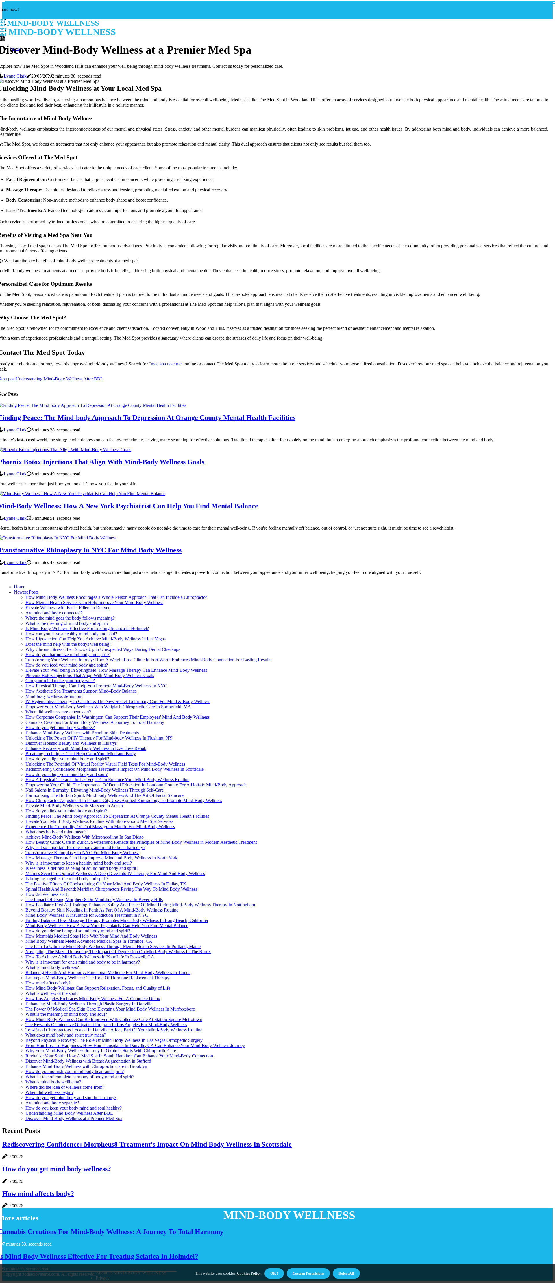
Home (19, 586)
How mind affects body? (48, 982)
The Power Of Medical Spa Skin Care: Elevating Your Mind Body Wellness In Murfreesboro (110, 1008)
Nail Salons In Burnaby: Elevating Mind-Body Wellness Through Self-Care (94, 790)
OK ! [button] (274, 1273)
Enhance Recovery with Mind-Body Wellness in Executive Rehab (85, 748)
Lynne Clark (15, 76)
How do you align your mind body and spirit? (67, 758)
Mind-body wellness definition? (54, 696)
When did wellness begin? (49, 1092)
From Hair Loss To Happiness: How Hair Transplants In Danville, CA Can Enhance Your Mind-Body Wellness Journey (135, 1045)
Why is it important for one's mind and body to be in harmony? (82, 962)
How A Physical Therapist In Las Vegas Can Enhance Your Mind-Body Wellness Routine (107, 779)
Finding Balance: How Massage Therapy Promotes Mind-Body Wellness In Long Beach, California (116, 920)
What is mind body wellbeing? (53, 1081)
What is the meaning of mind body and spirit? (66, 623)
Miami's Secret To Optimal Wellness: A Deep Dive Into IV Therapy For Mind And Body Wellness (115, 873)
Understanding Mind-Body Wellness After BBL (69, 1113)
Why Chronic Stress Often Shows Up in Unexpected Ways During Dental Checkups (102, 649)
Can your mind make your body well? (60, 680)
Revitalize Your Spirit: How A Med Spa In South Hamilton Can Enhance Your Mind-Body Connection (119, 1055)
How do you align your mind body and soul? (66, 774)
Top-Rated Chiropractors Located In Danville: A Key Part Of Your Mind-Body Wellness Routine (113, 1029)
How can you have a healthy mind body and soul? (71, 633)
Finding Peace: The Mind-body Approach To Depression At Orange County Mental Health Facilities (117, 816)
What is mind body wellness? (52, 967)
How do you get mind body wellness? (60, 727)
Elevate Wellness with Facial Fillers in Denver (67, 607)
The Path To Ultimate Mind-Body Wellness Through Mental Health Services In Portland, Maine (113, 946)
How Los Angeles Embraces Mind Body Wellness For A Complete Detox (92, 998)
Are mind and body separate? (52, 1102)
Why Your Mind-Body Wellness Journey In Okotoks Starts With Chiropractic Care (100, 1050)
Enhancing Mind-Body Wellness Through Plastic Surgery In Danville (88, 1003)
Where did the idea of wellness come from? (64, 1087)
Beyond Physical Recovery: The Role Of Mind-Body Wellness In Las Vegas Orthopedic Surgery (114, 1040)
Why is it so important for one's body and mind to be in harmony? (85, 847)
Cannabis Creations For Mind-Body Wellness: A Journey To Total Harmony (94, 722)
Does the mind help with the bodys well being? (68, 644)
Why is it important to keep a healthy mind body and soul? (78, 863)
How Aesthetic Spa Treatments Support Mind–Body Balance (81, 691)
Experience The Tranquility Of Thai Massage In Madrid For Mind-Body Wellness (100, 826)
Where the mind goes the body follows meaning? (70, 618)
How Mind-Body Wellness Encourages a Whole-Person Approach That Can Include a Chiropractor (116, 597)
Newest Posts (26, 592)
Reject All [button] (346, 1273)
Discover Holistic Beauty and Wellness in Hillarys (71, 743)
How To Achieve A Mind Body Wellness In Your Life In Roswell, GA (89, 956)
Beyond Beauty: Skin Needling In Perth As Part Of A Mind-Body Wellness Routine (101, 909)
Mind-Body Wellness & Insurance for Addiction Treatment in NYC (86, 915)
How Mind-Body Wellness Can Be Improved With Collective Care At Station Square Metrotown (113, 1019)
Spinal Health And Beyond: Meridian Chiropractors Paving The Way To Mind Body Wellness (111, 889)
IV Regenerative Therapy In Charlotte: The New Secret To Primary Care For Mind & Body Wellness (117, 701)
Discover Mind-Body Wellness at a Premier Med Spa (73, 1118)
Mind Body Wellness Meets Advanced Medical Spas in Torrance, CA (88, 941)
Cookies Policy (248, 1273)
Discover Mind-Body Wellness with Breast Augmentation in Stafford (88, 1061)
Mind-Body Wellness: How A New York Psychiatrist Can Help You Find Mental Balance (106, 925)
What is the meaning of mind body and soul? (66, 1014)
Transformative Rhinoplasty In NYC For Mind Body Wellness (82, 852)
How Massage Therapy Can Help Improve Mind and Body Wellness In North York (101, 857)
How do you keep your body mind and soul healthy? (73, 1108)
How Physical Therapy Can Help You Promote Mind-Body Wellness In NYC (96, 685)
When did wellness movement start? (58, 711)
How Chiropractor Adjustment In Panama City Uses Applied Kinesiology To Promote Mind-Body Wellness (123, 800)
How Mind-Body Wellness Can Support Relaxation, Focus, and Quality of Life (97, 988)
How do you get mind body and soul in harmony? (70, 1097)
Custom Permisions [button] (308, 1273)
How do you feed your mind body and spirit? (66, 664)
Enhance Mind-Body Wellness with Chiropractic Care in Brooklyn (86, 1066)
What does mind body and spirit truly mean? (65, 1035)
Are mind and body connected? (54, 612)
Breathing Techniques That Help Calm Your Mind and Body (80, 753)
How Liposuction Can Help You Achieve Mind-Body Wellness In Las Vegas (95, 638)
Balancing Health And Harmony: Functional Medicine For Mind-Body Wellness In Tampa (107, 972)
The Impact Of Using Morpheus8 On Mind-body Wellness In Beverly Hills (94, 899)
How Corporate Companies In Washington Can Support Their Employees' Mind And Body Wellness (117, 717)
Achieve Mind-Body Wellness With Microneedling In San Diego (84, 836)
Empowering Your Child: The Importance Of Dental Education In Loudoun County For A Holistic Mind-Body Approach (136, 784)
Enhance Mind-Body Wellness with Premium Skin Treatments (82, 732)
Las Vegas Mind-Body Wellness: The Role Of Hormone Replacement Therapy (97, 977)
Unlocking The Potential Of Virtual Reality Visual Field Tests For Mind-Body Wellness (105, 764)
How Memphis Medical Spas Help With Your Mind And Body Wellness (91, 936)
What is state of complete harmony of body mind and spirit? (79, 1076)
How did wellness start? (47, 894)
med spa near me (166, 363)
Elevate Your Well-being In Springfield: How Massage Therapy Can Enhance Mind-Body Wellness (116, 670)
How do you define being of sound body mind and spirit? (77, 930)
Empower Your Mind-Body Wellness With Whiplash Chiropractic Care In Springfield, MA (108, 706)
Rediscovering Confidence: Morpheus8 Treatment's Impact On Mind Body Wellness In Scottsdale (114, 769)
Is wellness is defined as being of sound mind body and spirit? (81, 868)
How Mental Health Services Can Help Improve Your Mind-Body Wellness (94, 602)
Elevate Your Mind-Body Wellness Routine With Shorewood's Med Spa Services (99, 821)
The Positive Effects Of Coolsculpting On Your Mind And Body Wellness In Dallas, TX (105, 883)
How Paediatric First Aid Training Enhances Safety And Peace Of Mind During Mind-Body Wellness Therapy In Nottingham (140, 904)
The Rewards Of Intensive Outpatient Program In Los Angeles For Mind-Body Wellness (106, 1024)
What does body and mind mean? (55, 831)
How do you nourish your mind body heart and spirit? (74, 1071)
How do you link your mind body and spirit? (66, 810)
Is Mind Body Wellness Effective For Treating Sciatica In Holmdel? (87, 628)
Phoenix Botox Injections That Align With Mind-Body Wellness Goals (89, 675)
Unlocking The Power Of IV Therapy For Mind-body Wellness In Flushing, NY (99, 737)
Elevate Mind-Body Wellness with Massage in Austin (74, 805)
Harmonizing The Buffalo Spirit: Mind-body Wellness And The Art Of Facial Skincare (104, 795)
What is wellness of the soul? (51, 993)
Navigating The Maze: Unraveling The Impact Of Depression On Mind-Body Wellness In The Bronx (118, 951)
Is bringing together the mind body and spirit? (66, 878)
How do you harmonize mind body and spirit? (67, 654)
